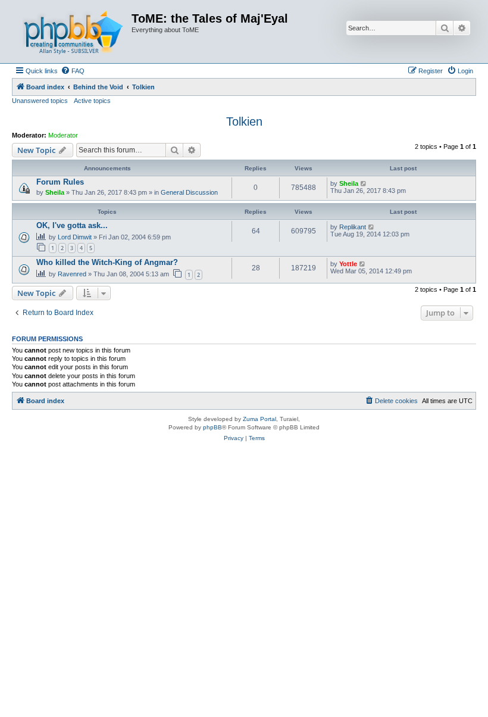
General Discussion (189, 192)
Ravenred (72, 274)
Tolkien (244, 121)
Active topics (92, 100)
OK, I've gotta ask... (72, 225)
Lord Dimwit (75, 237)
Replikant (352, 226)
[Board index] (73, 31)
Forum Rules (60, 181)
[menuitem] (73, 71)
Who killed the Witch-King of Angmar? (107, 262)
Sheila (54, 192)
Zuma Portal (259, 419)
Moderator (63, 135)
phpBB (212, 427)
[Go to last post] (364, 183)
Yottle (348, 263)
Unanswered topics (40, 100)
